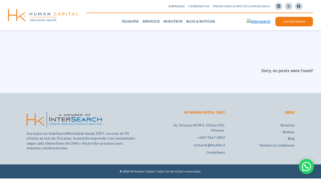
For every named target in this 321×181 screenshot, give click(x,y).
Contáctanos (294, 21)
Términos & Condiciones (276, 145)
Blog (291, 139)
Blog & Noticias (200, 21)
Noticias (288, 132)
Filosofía (130, 21)
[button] (306, 166)
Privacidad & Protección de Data (241, 6)
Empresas (177, 6)
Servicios (151, 21)
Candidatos (198, 6)
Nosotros (173, 21)
